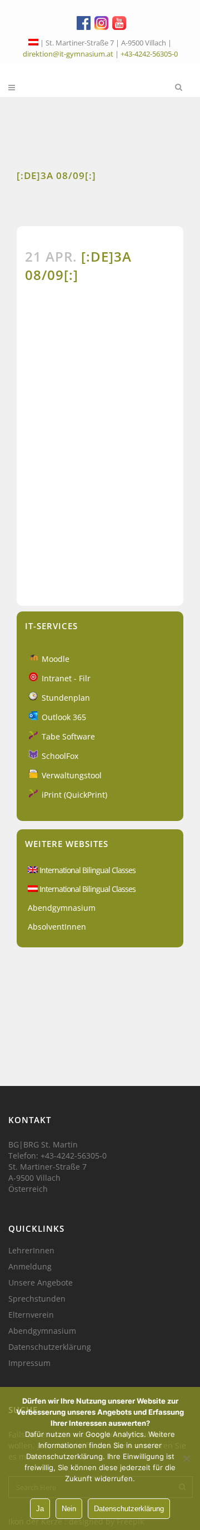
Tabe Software (68, 736)
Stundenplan (66, 697)
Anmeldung (30, 1266)
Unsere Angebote (40, 1282)
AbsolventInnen (57, 926)
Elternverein (31, 1315)
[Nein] (186, 1458)
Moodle (55, 659)
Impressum (29, 1363)
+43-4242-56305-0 (149, 54)
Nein (69, 1508)
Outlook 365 (64, 717)
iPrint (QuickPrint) (74, 794)
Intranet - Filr (66, 678)
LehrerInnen (31, 1250)
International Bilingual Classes (87, 870)
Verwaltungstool (72, 775)
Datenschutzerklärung (49, 1347)
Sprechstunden (37, 1299)
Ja (40, 1508)
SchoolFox (60, 756)
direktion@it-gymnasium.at (68, 54)
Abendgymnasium (62, 907)
